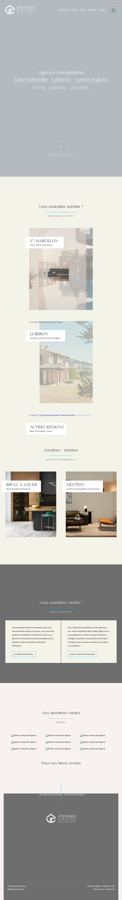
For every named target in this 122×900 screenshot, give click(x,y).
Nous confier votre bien (82, 654)
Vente (38, 88)
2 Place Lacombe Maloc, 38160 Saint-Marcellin (16, 887)
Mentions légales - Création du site (101, 886)
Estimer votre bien (23, 654)
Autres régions (91, 80)
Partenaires (110, 889)
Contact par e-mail (61, 862)
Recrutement (98, 889)
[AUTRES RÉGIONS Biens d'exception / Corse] (61, 410)
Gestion (57, 88)
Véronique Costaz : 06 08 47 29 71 (62, 874)
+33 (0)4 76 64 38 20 (61, 855)
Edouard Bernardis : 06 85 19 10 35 (62, 878)
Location (80, 88)
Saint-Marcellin (31, 80)
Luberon (61, 80)
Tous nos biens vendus (61, 763)
